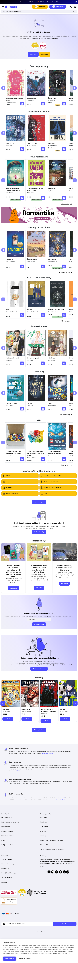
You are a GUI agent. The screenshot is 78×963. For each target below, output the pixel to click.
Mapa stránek (35, 931)
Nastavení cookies (25, 958)
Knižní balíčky (44, 826)
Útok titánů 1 (25, 709)
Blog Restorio (5, 868)
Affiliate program (6, 877)
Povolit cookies (9, 958)
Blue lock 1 (63, 709)
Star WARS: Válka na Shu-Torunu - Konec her (48, 710)
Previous (2, 703)
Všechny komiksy (39, 730)
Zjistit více (67, 953)
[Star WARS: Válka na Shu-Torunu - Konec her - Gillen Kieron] (49, 694)
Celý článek (13, 588)
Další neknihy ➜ (66, 465)
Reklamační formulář (7, 836)
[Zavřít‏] (76, 2)
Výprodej (43, 836)
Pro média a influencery (8, 873)
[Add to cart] (22, 103)
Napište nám (43, 931)
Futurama (5, 709)
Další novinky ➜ (66, 204)
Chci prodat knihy (39, 532)
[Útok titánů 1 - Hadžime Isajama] (30, 694)
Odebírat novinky (39, 624)
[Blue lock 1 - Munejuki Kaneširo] (68, 694)
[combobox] (39, 11)
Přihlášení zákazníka (7, 831)
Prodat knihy (44, 54)
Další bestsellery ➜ (65, 272)
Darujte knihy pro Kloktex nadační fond (52, 849)
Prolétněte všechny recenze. (60, 799)
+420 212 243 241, (52, 863)
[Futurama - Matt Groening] (11, 694)
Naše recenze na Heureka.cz (10, 822)
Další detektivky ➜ (65, 415)
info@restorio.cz (66, 861)
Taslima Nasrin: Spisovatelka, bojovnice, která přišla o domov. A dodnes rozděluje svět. (13, 571)
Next (75, 703)
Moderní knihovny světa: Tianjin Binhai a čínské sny (64, 567)
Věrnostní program (7, 859)
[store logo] (11, 6)
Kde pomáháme (45, 845)
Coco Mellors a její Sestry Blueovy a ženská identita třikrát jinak (39, 568)
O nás (3, 840)
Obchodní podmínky (7, 864)
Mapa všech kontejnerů (39, 668)
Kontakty (4, 882)
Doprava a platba (6, 817)
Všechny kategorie (39, 502)
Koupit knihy (33, 54)
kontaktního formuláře (47, 861)
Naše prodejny (5, 826)
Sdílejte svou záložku (7, 845)
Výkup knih (43, 817)
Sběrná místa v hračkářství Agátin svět (52, 840)
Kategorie (43, 831)
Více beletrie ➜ (66, 321)
